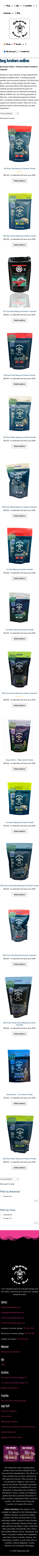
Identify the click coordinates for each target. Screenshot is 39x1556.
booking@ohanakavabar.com (12, 1312)
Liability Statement (8, 1432)
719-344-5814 (30, 1333)
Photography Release (9, 1421)
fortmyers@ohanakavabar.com (13, 1323)
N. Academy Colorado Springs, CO (14, 1383)
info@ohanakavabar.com (11, 1307)
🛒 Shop (6, 6)
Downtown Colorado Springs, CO (14, 1377)
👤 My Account (9, 52)
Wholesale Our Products (10, 1352)
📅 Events (17, 44)
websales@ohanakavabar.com (12, 1318)
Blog (18, 13)
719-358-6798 (28, 1328)
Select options (19, 181)
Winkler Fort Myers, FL (10, 1388)
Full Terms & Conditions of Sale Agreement (18, 1427)
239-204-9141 (22, 1339)
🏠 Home (7, 44)
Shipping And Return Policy (11, 1437)
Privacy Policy (6, 1416)
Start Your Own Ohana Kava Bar (13, 1401)
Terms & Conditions (9, 1411)
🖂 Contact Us (23, 52)
